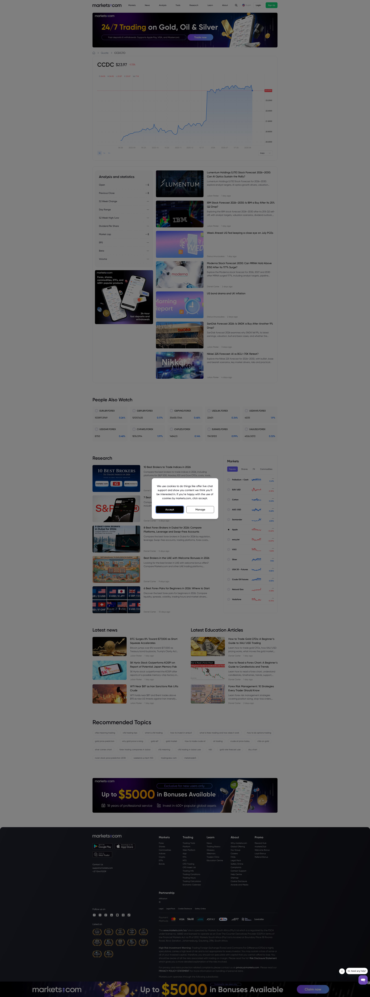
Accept (169, 509)
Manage (200, 509)
